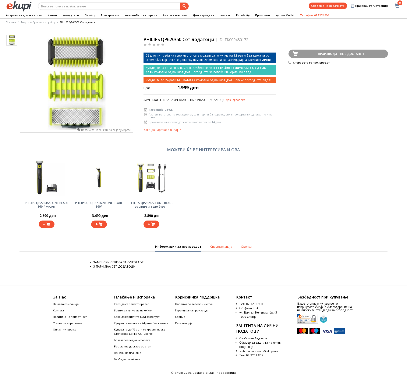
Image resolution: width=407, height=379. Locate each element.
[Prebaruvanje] (184, 6)
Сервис (180, 317)
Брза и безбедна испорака (132, 340)
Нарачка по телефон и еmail (194, 304)
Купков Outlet (285, 15)
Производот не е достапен (341, 54)
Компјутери (71, 15)
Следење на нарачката (327, 6)
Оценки (246, 246)
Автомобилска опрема (141, 15)
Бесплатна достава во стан (132, 346)
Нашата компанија (66, 304)
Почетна (11, 22)
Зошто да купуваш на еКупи (133, 310)
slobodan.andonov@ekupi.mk (258, 351)
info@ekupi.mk (249, 308)
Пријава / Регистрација (372, 6)
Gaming (90, 15)
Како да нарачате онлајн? (162, 130)
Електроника (110, 15)
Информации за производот (178, 248)
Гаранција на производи (192, 310)
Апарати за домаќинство (24, 15)
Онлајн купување (65, 329)
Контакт (58, 310)
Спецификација (221, 246)
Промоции (262, 15)
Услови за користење (67, 323)
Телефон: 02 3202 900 (314, 15)
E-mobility (243, 15)
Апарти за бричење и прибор (38, 22)
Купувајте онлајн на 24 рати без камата (141, 323)
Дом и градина (203, 15)
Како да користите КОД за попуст (137, 317)
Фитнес (225, 15)
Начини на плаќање (127, 353)
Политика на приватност (70, 317)
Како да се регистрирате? (131, 304)
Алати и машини (175, 15)
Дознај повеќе (235, 100)
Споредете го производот (311, 62)
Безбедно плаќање (127, 359)
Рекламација (183, 323)
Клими (52, 15)
